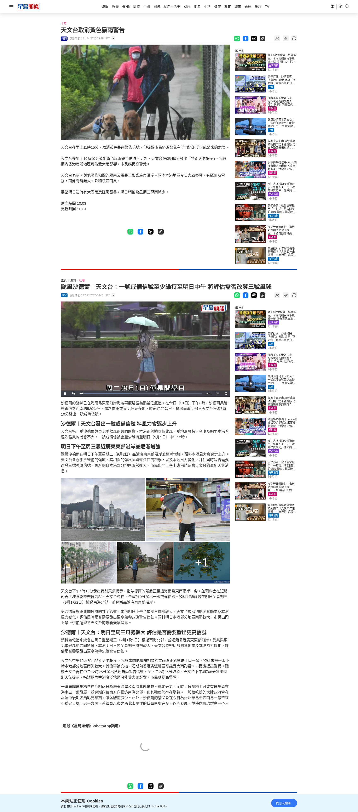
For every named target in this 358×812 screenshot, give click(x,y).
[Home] (28, 6)
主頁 (64, 23)
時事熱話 (273, 216)
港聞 (73, 280)
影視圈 (272, 108)
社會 (270, 87)
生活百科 (273, 65)
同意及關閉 (283, 803)
